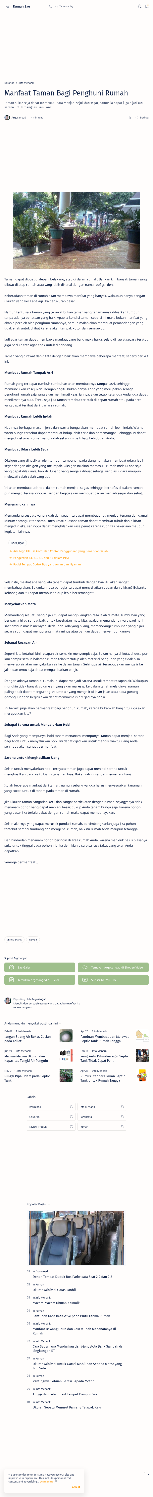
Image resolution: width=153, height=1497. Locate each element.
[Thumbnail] (66, 1035)
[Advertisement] (76, 45)
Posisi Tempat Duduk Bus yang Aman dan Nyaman (47, 564)
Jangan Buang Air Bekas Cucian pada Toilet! (27, 1039)
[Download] (41, 1271)
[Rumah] (33, 939)
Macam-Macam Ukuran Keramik (56, 1303)
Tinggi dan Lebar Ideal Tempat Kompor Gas (65, 1394)
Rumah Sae (22, 6)
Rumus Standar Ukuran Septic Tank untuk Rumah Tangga (102, 1078)
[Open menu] (7, 6)
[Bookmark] (146, 6)
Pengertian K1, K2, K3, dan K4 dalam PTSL (41, 558)
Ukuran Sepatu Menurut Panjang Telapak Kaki (67, 1407)
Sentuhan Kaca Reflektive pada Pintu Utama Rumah (71, 1316)
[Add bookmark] (131, 117)
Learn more (46, 1481)
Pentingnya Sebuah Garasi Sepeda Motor (63, 1381)
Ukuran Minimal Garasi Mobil (54, 1290)
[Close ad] (148, 1474)
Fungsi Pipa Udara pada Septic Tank (27, 1078)
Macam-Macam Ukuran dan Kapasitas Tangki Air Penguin (26, 1058)
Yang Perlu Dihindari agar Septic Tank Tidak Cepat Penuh (104, 1058)
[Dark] (139, 6)
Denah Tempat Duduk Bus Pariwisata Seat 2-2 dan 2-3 (72, 1277)
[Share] (142, 117)
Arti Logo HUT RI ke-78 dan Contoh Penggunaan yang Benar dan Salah (60, 551)
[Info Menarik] (14, 939)
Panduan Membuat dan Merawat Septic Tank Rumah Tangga (104, 1039)
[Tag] (23, 1031)
